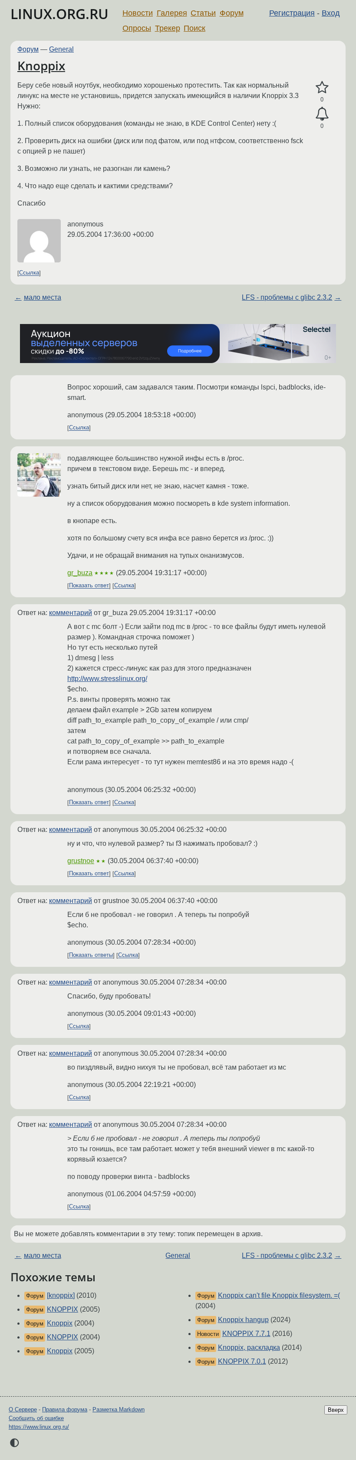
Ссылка (29, 273)
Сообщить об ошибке (36, 1418)
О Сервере (23, 1409)
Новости (137, 13)
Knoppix (41, 65)
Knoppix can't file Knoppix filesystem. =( (279, 1295)
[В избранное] (322, 87)
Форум (232, 13)
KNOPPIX (62, 1309)
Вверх (336, 1410)
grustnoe (80, 860)
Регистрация (292, 13)
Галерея (172, 13)
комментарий (70, 612)
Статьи (203, 13)
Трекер (167, 28)
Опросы (136, 28)
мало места (42, 297)
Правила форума (64, 1409)
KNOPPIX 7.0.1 (242, 1361)
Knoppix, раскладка (249, 1347)
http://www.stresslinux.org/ (107, 678)
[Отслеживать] (322, 114)
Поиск (194, 28)
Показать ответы (91, 955)
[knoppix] (61, 1295)
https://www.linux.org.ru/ (39, 1427)
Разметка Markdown (118, 1409)
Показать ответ (89, 586)
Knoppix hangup (243, 1319)
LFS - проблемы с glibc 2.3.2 (287, 297)
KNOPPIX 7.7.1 (246, 1333)
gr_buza (79, 572)
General (61, 49)
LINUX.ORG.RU (59, 13)
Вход (331, 13)
